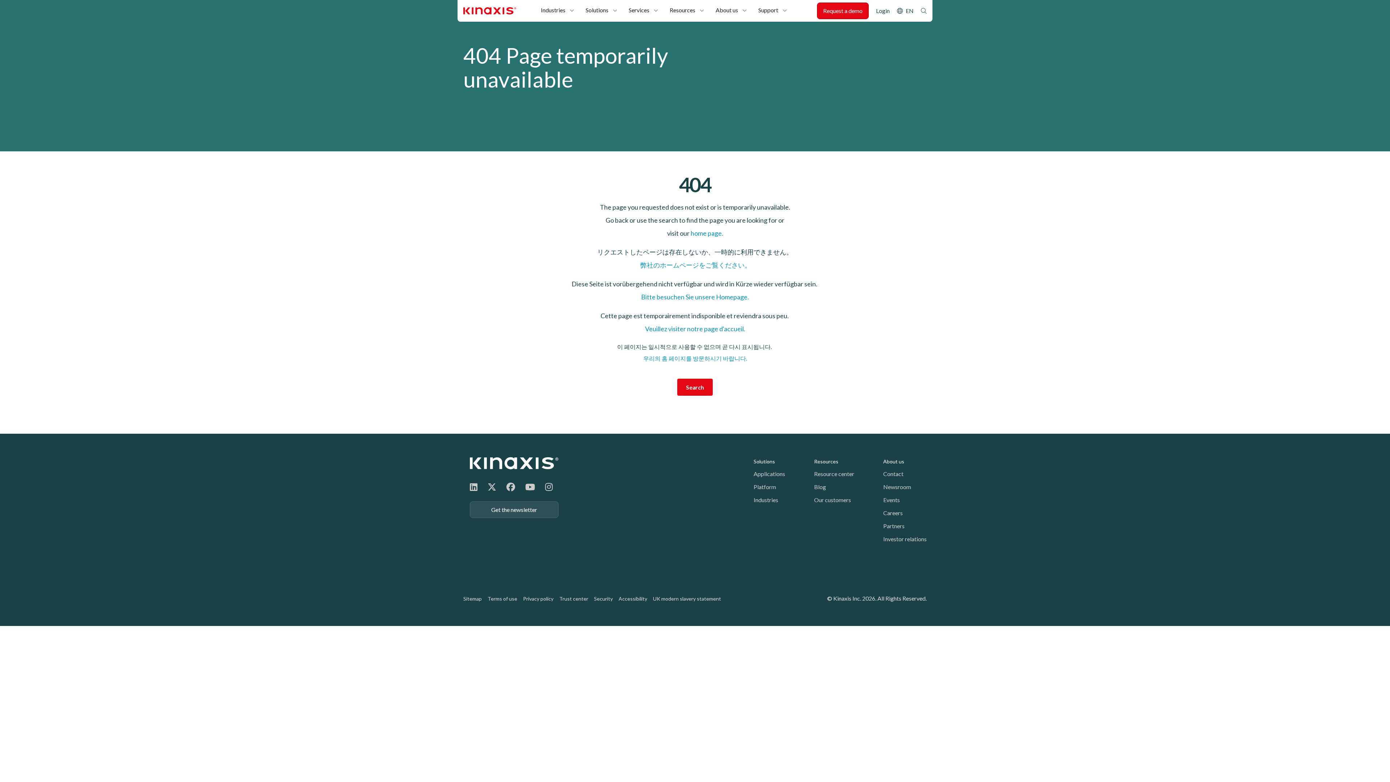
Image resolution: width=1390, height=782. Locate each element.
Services (639, 10)
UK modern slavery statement (687, 599)
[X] (492, 487)
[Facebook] (510, 487)
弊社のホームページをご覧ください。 (695, 265)
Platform (765, 486)
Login (883, 10)
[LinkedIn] (473, 487)
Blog (820, 486)
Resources (682, 10)
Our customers (832, 499)
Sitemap (472, 599)
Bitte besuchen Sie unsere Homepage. (695, 297)
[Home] (514, 463)
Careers (893, 512)
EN (910, 10)
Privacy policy (538, 599)
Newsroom (897, 486)
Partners (894, 525)
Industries (553, 10)
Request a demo (843, 10)
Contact (893, 473)
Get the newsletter (514, 509)
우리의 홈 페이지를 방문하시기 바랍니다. (695, 358)
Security (603, 599)
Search (924, 11)
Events (891, 499)
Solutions (597, 10)
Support (768, 10)
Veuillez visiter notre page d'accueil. (695, 329)
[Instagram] (549, 487)
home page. (707, 233)
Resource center (834, 473)
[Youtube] (530, 487)
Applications (769, 473)
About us (727, 10)
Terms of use (502, 599)
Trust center (573, 599)
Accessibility (633, 599)
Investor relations (905, 538)
